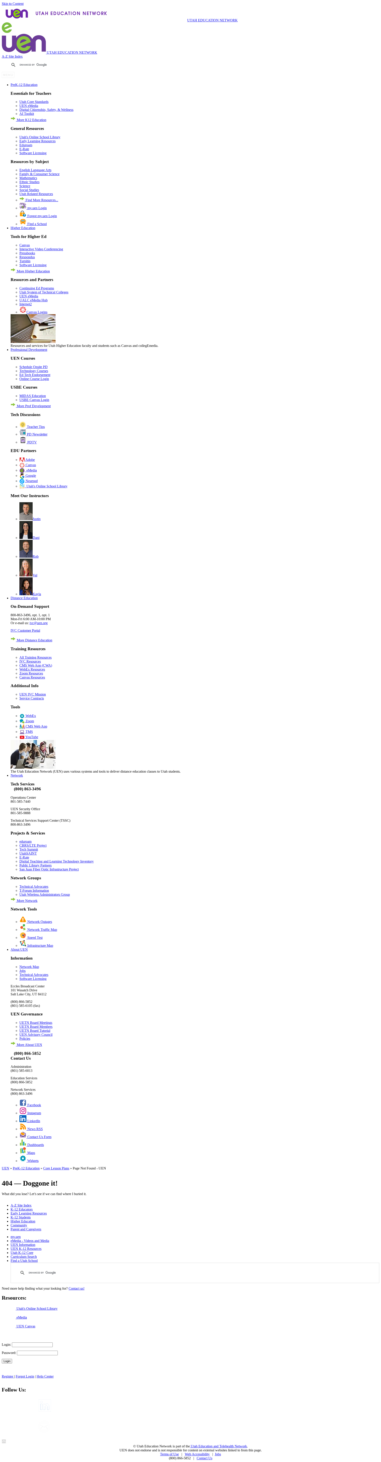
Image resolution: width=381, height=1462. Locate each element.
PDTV (31, 442)
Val (35, 575)
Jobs (22, 971)
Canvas (24, 245)
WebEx (30, 716)
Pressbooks (27, 253)
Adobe (30, 460)
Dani (36, 538)
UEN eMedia (28, 106)
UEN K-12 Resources (26, 1249)
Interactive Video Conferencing (41, 249)
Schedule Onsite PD (33, 367)
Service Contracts (31, 698)
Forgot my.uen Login (41, 216)
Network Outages (39, 922)
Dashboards (35, 1145)
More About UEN (29, 1045)
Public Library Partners (35, 865)
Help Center (45, 1376)
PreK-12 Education (26, 1168)
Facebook (33, 1105)
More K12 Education (31, 120)
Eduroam (25, 145)
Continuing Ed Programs (36, 288)
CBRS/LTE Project (33, 845)
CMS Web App (36, 726)
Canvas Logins (36, 312)
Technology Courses (33, 371)
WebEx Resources (32, 669)
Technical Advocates (33, 886)
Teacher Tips (35, 427)
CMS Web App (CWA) (35, 665)
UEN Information (23, 1245)
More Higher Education (33, 271)
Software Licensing (33, 153)
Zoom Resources (31, 673)
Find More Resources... (41, 200)
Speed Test (34, 937)
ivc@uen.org (39, 623)
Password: (9, 1353)
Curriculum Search (24, 1257)
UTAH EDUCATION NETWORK (212, 20)
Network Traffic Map (41, 930)
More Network (26, 901)
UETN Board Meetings (35, 1023)
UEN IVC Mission (32, 694)
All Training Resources (35, 657)
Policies (24, 1038)
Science (24, 186)
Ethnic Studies (29, 182)
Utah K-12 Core (22, 1253)
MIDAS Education (32, 396)
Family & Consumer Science (39, 174)
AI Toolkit (26, 114)
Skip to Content (13, 4)
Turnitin (24, 261)
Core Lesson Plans (56, 1168)
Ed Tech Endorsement (34, 375)
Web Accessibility (197, 1454)
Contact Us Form (38, 1137)
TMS (29, 732)
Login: (6, 1344)
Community (19, 1225)
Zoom (29, 721)
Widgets (32, 1161)
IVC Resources (30, 661)
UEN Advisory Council (35, 1034)
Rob (36, 556)
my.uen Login (36, 208)
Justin (37, 519)
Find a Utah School (24, 1260)
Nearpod (31, 481)
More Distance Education (34, 640)
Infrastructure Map (39, 945)
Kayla (37, 594)
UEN (5, 1168)
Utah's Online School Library (39, 137)
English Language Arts (35, 170)
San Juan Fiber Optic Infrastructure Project (49, 869)
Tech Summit (28, 849)
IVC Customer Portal (25, 630)
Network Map (29, 967)
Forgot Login (25, 1376)
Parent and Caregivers (26, 1229)
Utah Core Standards (34, 102)
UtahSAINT (28, 853)
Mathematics (28, 178)
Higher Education (23, 1221)
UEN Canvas (25, 1326)
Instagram (33, 1113)
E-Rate (24, 149)
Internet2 (25, 304)
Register (8, 1376)
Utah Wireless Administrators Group (44, 894)
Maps (30, 1153)
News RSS (34, 1129)
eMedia (31, 470)
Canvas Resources (32, 677)
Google (30, 475)
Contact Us (204, 1458)
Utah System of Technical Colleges (43, 292)
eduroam (25, 841)
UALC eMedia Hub (33, 300)
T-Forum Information (34, 890)
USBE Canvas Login (34, 400)
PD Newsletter (36, 434)
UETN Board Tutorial (34, 1030)
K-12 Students (21, 1217)
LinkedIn (33, 1121)
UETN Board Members (35, 1027)
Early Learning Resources (37, 141)
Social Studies (29, 190)
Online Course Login (34, 379)
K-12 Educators (22, 1209)
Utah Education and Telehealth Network (218, 1446)
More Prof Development (33, 406)
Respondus (27, 257)
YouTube (31, 737)
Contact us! (76, 1288)
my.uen (16, 1237)
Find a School (36, 224)
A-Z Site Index (12, 56)
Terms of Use (169, 1454)
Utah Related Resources (36, 194)
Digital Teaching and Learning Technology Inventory (56, 861)
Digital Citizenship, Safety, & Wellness (46, 110)
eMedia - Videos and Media (30, 1241)
